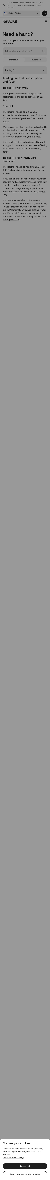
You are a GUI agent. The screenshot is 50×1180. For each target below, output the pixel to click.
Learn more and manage (13, 1157)
